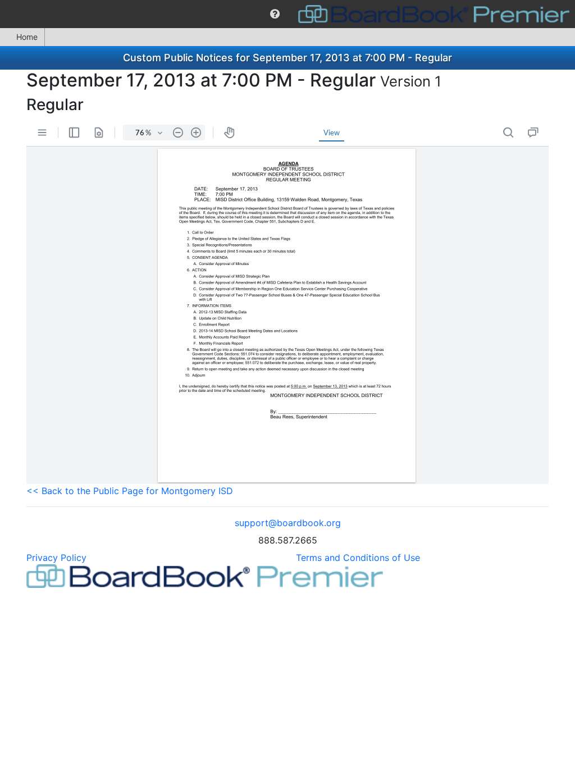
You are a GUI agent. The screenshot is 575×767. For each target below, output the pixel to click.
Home (27, 37)
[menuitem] (274, 14)
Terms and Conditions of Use (358, 557)
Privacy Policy (56, 557)
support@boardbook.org (288, 522)
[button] (275, 14)
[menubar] (287, 14)
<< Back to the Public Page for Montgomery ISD (129, 490)
